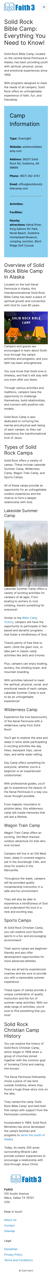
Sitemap (9, 1231)
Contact (9, 1225)
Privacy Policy (13, 1254)
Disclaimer (11, 1249)
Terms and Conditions (18, 1260)
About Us (10, 1220)
